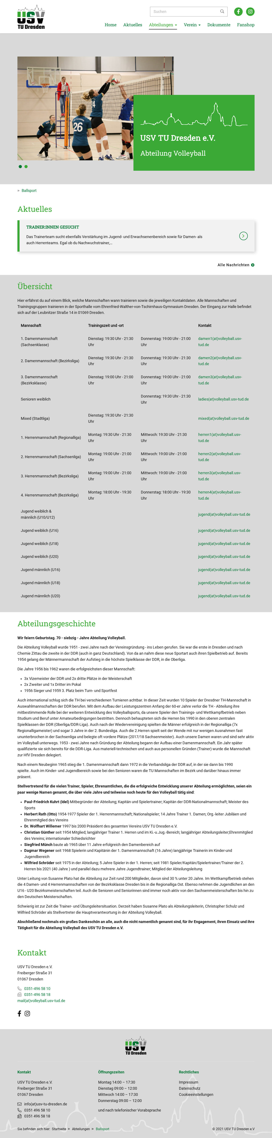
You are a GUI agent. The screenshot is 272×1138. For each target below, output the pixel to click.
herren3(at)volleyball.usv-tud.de (219, 476)
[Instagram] (250, 11)
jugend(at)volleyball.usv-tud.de (224, 514)
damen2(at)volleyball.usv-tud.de (220, 361)
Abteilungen (81, 1129)
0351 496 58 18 (37, 1116)
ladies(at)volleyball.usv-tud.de (223, 399)
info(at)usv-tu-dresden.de (45, 1104)
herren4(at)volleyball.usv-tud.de (219, 495)
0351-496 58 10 (37, 989)
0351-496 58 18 (37, 994)
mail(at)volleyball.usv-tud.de (41, 1001)
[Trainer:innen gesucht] (243, 236)
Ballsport (29, 191)
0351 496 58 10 (37, 1110)
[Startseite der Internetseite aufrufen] (31, 16)
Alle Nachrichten (233, 265)
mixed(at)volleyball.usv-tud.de (223, 418)
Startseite (59, 1129)
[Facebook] (238, 11)
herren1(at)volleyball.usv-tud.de (219, 437)
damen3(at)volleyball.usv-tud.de (220, 380)
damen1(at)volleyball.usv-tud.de (220, 342)
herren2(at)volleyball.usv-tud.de (219, 457)
